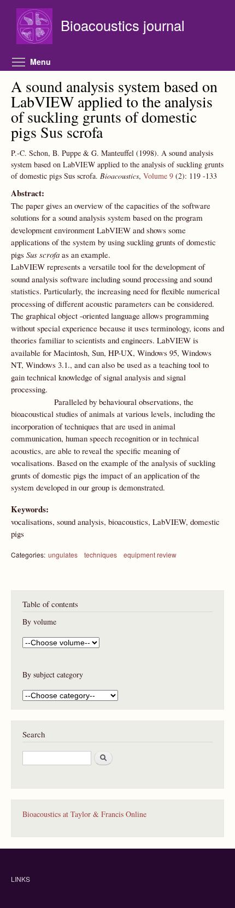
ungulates (63, 554)
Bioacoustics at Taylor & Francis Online (84, 814)
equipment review (150, 554)
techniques (100, 554)
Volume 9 (158, 176)
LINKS (20, 878)
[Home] (36, 27)
